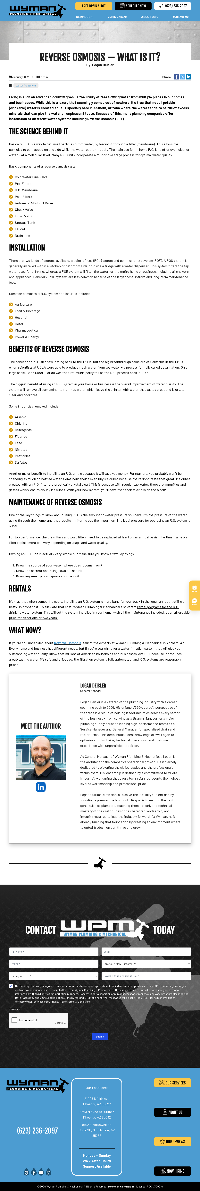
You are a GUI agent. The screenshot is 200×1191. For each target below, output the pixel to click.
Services (83, 17)
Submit (100, 1036)
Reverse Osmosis (67, 643)
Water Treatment (26, 85)
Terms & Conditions (79, 1001)
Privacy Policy (58, 1001)
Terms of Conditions (121, 1186)
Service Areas (117, 16)
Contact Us (180, 16)
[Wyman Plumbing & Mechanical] (37, 11)
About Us (148, 17)
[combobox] (146, 964)
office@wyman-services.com (32, 1001)
